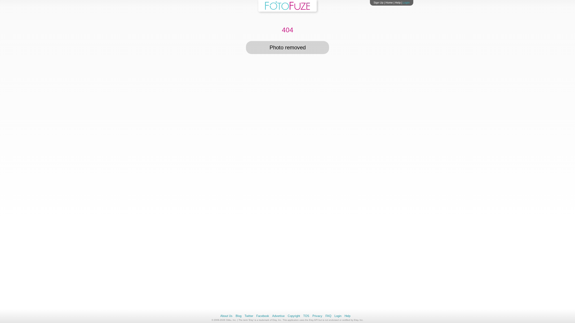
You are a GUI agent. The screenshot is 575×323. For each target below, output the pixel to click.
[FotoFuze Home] (287, 9)
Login (406, 2)
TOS (306, 316)
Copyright (294, 316)
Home (389, 2)
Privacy (317, 316)
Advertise (278, 316)
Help (398, 2)
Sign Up (378, 2)
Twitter (249, 316)
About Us (226, 316)
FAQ (328, 316)
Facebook (262, 316)
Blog (238, 316)
